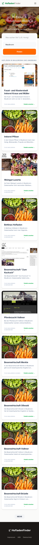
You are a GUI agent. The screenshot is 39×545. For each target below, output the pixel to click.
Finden (19, 52)
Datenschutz (27, 537)
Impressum (11, 537)
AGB (19, 537)
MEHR (19, 516)
